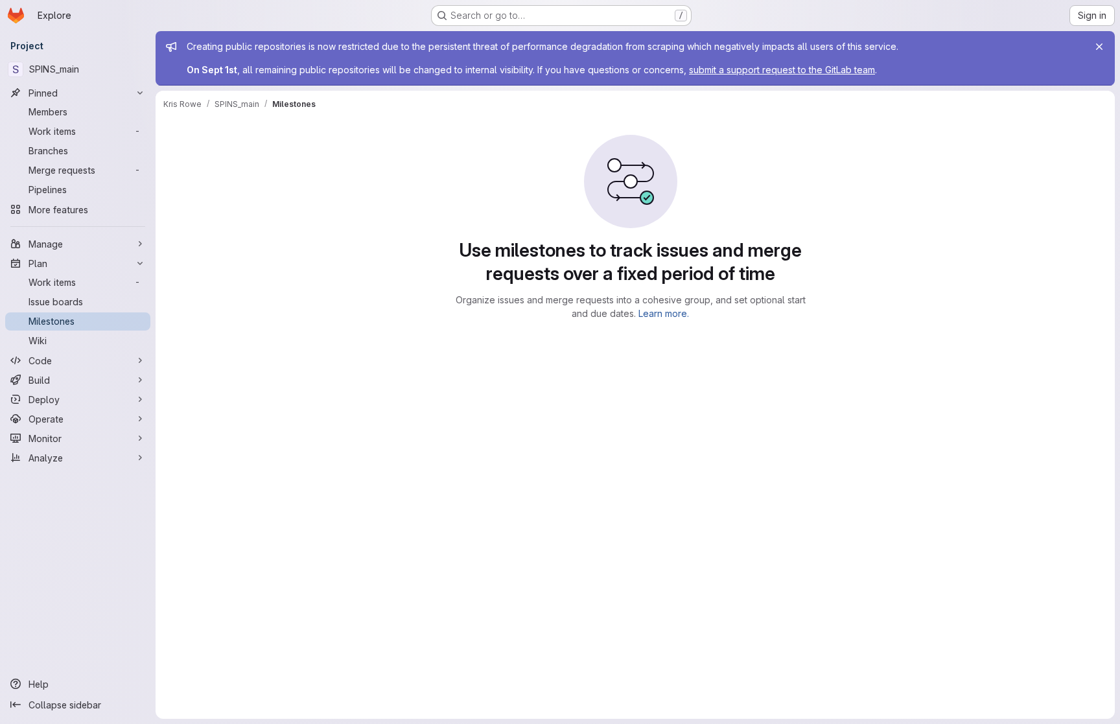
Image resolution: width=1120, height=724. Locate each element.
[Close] (1099, 46)
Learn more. (663, 313)
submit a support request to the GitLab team (782, 69)
